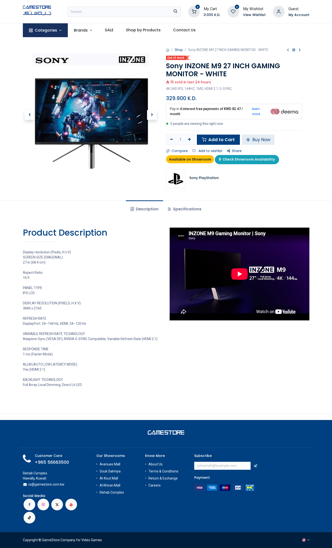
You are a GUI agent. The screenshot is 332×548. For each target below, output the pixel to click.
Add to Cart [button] (221, 140)
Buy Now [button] (260, 140)
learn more (256, 111)
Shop (179, 50)
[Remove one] (171, 139)
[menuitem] (45, 30)
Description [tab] (146, 209)
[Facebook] (29, 504)
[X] (57, 504)
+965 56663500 (52, 462)
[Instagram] (43, 504)
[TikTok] (29, 517)
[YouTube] (71, 504)
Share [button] (237, 150)
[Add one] (189, 139)
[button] (29, 115)
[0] (194, 11)
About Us (156, 464)
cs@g (32, 484)
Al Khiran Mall (110, 485)
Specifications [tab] (186, 209)
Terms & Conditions (163, 471)
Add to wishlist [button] (210, 150)
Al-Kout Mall (109, 478)
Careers (155, 485)
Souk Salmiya (110, 471)
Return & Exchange (163, 478)
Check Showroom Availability (248, 159)
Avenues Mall (110, 464)
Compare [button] (180, 150)
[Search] (175, 12)
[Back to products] (294, 50)
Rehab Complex (112, 492)
